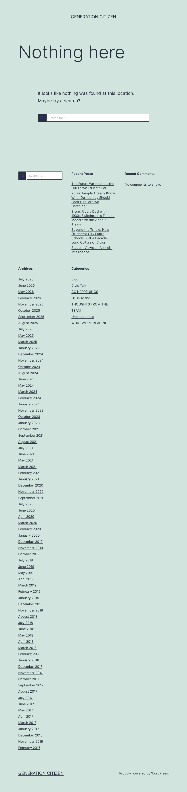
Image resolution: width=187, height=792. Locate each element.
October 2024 (29, 367)
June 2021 (26, 454)
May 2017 (25, 710)
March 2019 (27, 585)
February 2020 (29, 529)
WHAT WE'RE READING (89, 323)
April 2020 (26, 516)
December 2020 (30, 485)
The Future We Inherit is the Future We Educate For (92, 186)
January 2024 (29, 404)
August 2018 (27, 616)
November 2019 (30, 548)
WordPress (159, 773)
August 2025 (28, 323)
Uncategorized (82, 317)
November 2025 (30, 304)
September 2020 (31, 498)
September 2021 (31, 435)
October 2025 (29, 310)
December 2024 (30, 354)
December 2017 (30, 666)
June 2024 (26, 379)
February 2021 (29, 473)
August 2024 (28, 373)
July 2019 (25, 560)
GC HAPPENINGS (84, 292)
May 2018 (25, 635)
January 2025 (29, 348)
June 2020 (26, 510)
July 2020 (25, 504)
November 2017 (30, 673)
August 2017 (27, 691)
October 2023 (29, 417)
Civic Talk (78, 285)
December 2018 (30, 604)
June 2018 (26, 629)
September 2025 (31, 317)
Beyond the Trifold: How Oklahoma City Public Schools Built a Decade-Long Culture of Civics (90, 236)
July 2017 (25, 698)
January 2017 (28, 729)
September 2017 (30, 685)
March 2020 (27, 523)
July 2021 (25, 448)
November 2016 (30, 741)
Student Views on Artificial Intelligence (91, 250)
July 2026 (25, 279)
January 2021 (28, 479)
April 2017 (25, 716)
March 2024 (27, 392)
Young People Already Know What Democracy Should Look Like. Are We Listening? (93, 199)
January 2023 (29, 423)
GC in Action (81, 298)
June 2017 (26, 704)
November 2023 (30, 410)
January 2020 (29, 535)
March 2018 (27, 648)
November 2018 (30, 610)
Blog (74, 279)
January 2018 (28, 660)
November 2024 (31, 360)
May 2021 (25, 460)
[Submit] (42, 118)
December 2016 (30, 735)
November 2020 (30, 491)
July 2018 (25, 623)
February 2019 (29, 591)
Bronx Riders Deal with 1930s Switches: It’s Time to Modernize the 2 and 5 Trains (93, 218)
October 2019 (28, 554)
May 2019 (25, 573)
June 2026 (26, 285)
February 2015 (29, 748)
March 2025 (27, 342)
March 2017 (27, 723)
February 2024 (29, 398)
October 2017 (28, 679)
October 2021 (28, 429)
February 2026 (29, 298)
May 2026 (26, 292)
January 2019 (28, 598)
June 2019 (26, 567)
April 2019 (26, 579)
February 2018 (29, 654)
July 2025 (25, 329)
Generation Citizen (93, 16)
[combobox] (93, 118)
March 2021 (27, 467)
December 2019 (30, 542)
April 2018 (26, 641)
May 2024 (26, 385)
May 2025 (26, 335)
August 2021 (27, 442)
